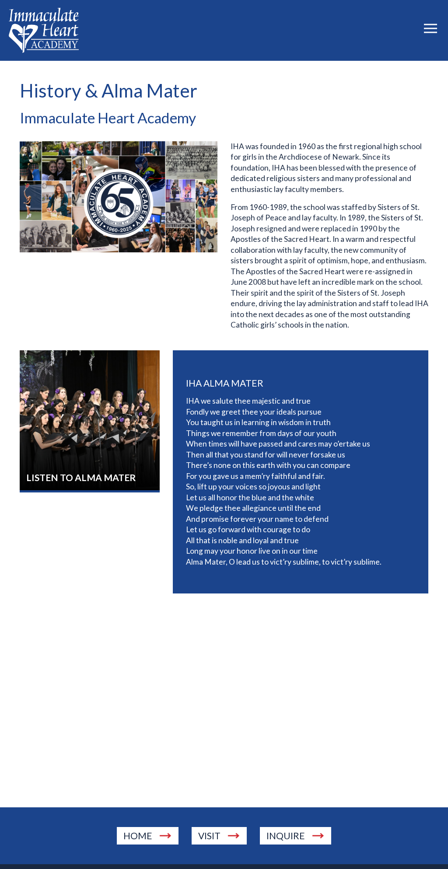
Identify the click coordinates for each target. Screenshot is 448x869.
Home (137, 835)
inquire (285, 835)
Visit (209, 835)
